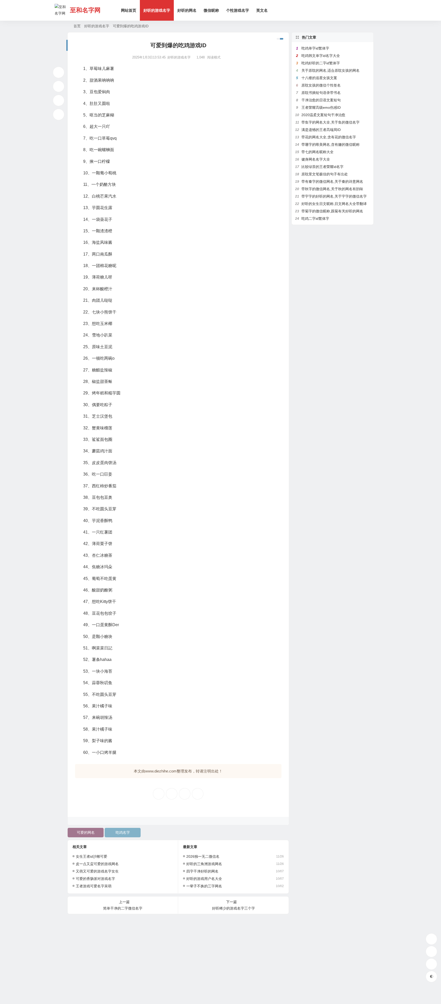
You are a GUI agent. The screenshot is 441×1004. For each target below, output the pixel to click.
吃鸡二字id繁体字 (315, 218)
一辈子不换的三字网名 (204, 886)
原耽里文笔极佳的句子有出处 (324, 174)
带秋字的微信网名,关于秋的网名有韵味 (332, 189)
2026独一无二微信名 (202, 856)
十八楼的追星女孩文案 (319, 78)
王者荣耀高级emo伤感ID (321, 107)
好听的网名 (187, 10)
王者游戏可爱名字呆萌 (94, 886)
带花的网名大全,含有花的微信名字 (328, 137)
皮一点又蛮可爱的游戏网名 (97, 864)
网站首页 (128, 10)
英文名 (262, 10)
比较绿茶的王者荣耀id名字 (322, 167)
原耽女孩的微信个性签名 (321, 85)
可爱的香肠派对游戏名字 (95, 879)
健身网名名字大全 (315, 159)
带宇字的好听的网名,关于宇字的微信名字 (334, 196)
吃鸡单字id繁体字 (315, 48)
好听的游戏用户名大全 (204, 879)
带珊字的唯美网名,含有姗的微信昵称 (330, 144)
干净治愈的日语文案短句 (321, 100)
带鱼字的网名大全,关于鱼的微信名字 (330, 122)
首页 (77, 26)
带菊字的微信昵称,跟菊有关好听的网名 (332, 211)
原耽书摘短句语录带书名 (321, 93)
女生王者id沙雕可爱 (91, 856)
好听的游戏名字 (156, 10)
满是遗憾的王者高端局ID (321, 130)
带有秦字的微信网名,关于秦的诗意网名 (332, 181)
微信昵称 (211, 10)
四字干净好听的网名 (202, 871)
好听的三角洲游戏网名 (204, 864)
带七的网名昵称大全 (317, 152)
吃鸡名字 (123, 832)
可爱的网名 (86, 832)
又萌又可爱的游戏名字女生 (97, 871)
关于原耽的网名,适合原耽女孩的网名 (330, 70)
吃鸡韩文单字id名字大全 (320, 56)
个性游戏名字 (237, 10)
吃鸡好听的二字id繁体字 (320, 63)
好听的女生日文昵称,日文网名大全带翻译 (334, 204)
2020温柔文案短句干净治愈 (323, 115)
